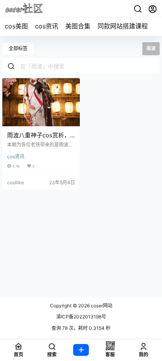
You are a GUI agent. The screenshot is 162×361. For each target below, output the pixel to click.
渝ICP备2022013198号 (81, 317)
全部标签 (18, 48)
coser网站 (101, 306)
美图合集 (77, 26)
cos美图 (16, 26)
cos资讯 (46, 26)
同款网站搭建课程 (123, 26)
